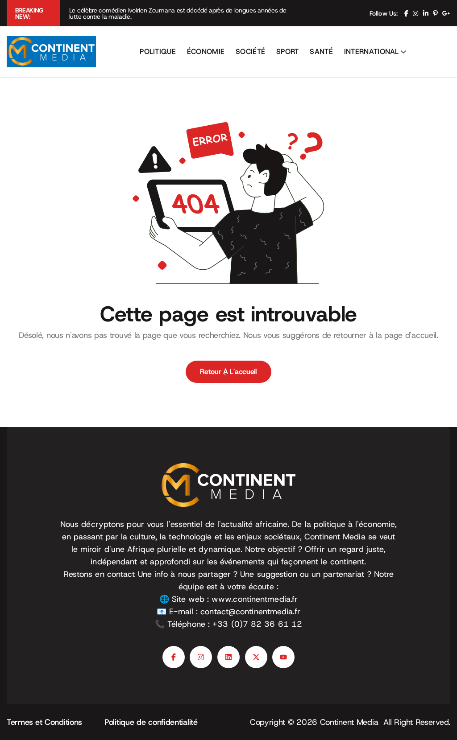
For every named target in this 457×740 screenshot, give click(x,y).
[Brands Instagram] (201, 657)
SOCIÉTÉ (250, 51)
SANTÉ (321, 51)
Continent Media (351, 722)
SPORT (287, 51)
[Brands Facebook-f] (173, 657)
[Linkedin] (228, 657)
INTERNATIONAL (371, 51)
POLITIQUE (158, 51)
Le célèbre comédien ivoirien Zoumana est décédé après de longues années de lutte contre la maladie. (178, 13)
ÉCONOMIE (206, 51)
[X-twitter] (256, 657)
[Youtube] (283, 657)
